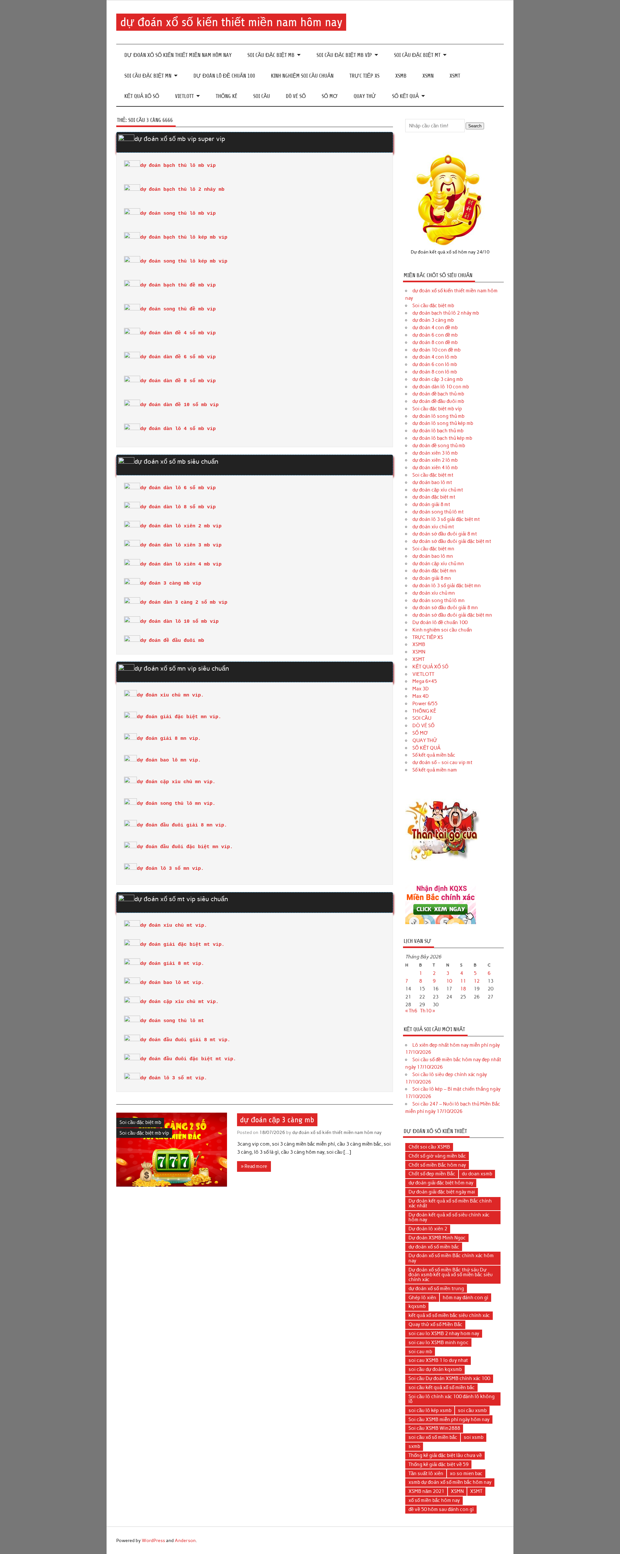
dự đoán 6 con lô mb (434, 364)
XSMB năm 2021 (426, 1491)
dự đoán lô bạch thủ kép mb (442, 438)
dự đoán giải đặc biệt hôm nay (440, 1183)
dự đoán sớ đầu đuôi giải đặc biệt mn (452, 615)
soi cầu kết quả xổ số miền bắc (441, 1387)
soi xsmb (473, 1437)
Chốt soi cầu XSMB (429, 1147)
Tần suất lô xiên (425, 1473)
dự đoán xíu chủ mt (433, 527)
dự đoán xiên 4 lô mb (435, 467)
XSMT (455, 76)
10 (449, 981)
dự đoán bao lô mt (432, 482)
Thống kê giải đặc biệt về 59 (438, 1464)
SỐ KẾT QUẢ (405, 96)
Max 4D (420, 696)
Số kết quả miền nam (434, 770)
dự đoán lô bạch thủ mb (437, 431)
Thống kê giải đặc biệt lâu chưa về (445, 1455)
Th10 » (427, 1011)
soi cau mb (420, 1351)
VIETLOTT (184, 96)
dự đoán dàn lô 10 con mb (440, 387)
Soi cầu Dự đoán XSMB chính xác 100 (449, 1378)
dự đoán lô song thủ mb (438, 416)
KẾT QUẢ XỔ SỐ (141, 96)
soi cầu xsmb (472, 1410)
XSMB (401, 76)
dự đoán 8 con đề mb (435, 342)
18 (463, 989)
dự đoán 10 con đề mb (436, 350)
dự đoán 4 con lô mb (434, 357)
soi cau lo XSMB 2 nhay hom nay (443, 1333)
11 (463, 981)
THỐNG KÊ (226, 96)
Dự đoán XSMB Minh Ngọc (437, 1238)
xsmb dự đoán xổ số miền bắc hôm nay (449, 1482)
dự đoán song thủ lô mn (438, 600)
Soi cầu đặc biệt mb (270, 55)
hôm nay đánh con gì (465, 1297)
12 (477, 981)
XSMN (428, 76)
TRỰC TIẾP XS (364, 76)
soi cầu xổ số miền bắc (432, 1437)
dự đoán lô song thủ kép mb (442, 423)
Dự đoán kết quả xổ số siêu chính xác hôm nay (449, 1217)
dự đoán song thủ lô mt (438, 512)
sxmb (414, 1446)
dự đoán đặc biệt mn (434, 571)
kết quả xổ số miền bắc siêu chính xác (449, 1315)
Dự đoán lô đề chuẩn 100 (224, 76)
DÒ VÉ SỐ (296, 96)
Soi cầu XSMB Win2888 (434, 1428)
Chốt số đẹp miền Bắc (431, 1174)
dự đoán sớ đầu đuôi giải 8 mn (445, 607)
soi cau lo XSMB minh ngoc (438, 1342)
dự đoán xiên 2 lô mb (435, 460)
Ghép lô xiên (422, 1297)
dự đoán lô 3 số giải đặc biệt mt (446, 519)
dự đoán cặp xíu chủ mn (438, 564)
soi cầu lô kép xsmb (429, 1410)
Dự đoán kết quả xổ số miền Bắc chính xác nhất (450, 1203)
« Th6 (411, 1011)
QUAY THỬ (365, 96)
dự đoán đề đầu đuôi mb (438, 401)
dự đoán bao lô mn (432, 556)
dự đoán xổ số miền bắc (433, 1247)
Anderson (185, 1540)
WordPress (153, 1540)
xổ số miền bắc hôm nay (434, 1500)
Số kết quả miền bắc (433, 755)
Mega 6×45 (424, 681)
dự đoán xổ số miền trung (436, 1288)
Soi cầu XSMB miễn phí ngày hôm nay (449, 1419)
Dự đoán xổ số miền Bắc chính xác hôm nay (451, 1258)
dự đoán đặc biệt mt (433, 497)
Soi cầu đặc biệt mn (147, 76)
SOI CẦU (261, 96)
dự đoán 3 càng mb (433, 320)
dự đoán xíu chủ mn (433, 593)
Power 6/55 (425, 704)
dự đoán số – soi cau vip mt (442, 762)
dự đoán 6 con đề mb (435, 335)
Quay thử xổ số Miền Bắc (435, 1324)
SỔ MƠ (330, 96)
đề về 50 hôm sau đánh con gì (441, 1509)
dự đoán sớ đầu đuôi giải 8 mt (444, 534)
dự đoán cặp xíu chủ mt (437, 490)
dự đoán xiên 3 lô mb (435, 453)
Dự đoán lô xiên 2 (427, 1229)
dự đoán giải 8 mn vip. (169, 738)
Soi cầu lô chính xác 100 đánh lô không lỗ (451, 1399)
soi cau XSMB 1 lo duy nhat (438, 1360)
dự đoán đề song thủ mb (438, 445)
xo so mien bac (466, 1473)
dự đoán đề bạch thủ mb (438, 394)
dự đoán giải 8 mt (431, 504)
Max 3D (420, 689)
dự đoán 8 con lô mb (434, 372)
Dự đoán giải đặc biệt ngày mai (441, 1192)
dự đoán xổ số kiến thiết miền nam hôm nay (231, 22)
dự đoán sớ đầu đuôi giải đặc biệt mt (451, 541)
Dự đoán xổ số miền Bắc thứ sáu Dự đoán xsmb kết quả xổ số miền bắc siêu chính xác (450, 1274)
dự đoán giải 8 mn (431, 578)
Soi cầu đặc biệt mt (417, 55)
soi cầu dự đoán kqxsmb (435, 1369)
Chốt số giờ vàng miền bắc (437, 1156)
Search (474, 126)
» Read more (254, 1166)
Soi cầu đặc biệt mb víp (344, 55)
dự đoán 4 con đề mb (435, 327)
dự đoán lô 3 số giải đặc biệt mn (446, 585)
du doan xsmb (477, 1174)
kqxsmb (417, 1306)
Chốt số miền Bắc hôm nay (437, 1165)
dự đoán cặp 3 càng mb (277, 1120)
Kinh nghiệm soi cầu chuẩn (302, 76)
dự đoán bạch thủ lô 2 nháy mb (445, 313)
